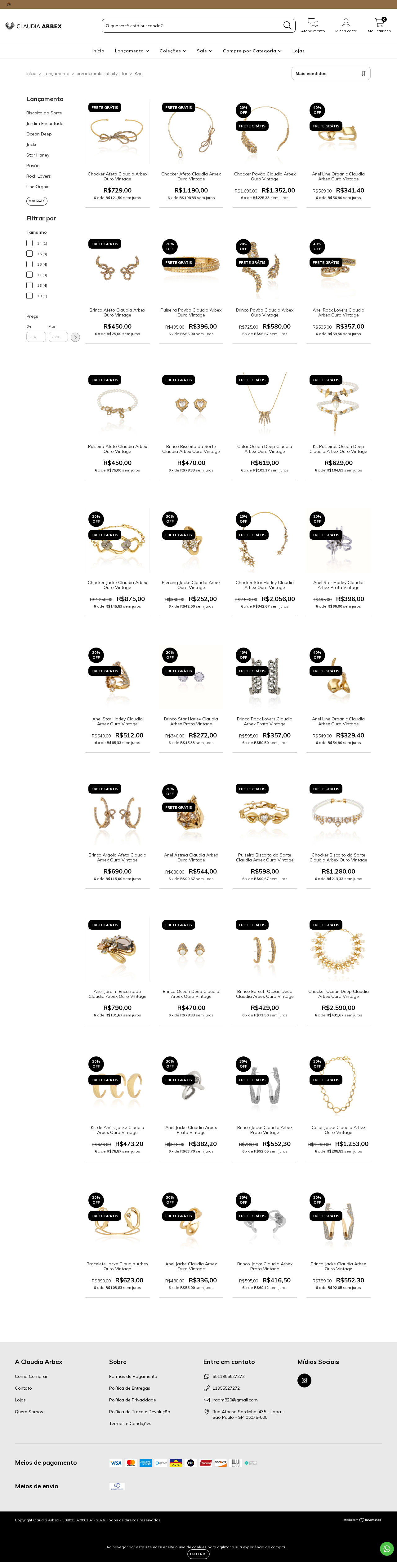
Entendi (198, 1554)
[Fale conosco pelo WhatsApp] (387, 1549)
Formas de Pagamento (133, 1376)
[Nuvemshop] (362, 1520)
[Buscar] (287, 25)
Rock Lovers (38, 176)
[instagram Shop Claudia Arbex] (9, 4)
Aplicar (75, 337)
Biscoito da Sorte (44, 113)
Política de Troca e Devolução (139, 1411)
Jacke (32, 144)
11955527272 (226, 1388)
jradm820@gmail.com (235, 1400)
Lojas (298, 51)
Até (52, 326)
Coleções (171, 51)
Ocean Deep (39, 134)
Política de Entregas (129, 1388)
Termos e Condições (130, 1423)
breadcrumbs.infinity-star (102, 73)
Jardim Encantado (45, 123)
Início (98, 51)
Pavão (33, 165)
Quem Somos (29, 1411)
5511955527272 (228, 1376)
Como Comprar (31, 1376)
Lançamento (130, 51)
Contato (23, 1388)
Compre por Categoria (250, 51)
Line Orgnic (37, 186)
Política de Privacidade (132, 1400)
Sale (203, 51)
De (29, 326)
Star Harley (37, 155)
